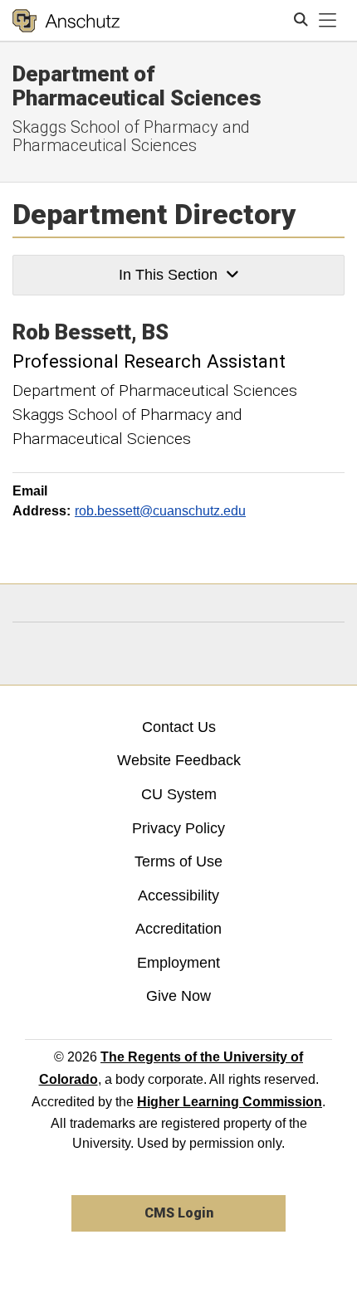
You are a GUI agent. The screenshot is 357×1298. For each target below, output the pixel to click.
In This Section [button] (168, 274)
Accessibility (178, 895)
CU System (179, 794)
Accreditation (178, 928)
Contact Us (179, 727)
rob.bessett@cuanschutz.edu (160, 511)
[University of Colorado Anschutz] (66, 20)
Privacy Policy (178, 828)
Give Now (178, 996)
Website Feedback (179, 760)
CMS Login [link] (178, 1213)
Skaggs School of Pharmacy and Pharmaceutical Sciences (131, 136)
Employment (178, 962)
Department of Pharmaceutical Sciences (137, 85)
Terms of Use (178, 861)
